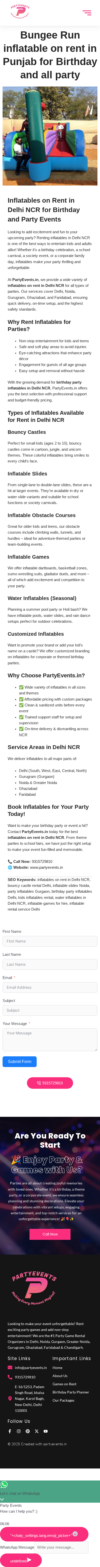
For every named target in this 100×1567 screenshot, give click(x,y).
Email (7, 978)
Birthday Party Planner (71, 1392)
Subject (9, 1001)
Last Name (12, 954)
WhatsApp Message (17, 1547)
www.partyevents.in (46, 867)
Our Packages (63, 1400)
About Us (60, 1376)
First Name (12, 931)
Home (57, 1367)
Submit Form (19, 1061)
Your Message (15, 1024)
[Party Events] (20, 12)
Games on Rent (64, 1384)
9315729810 (42, 862)
